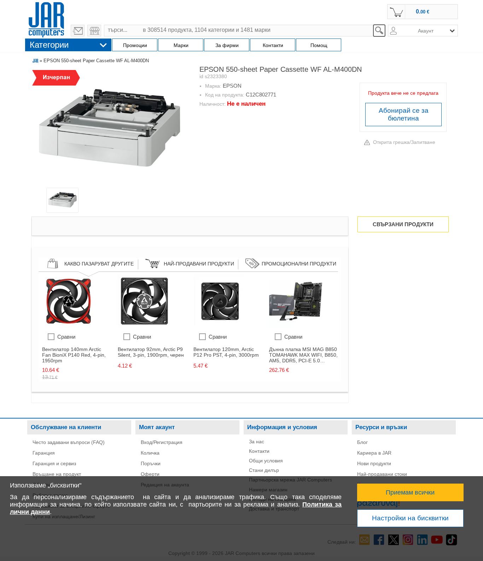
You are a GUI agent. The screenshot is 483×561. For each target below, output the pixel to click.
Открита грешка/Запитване (404, 142)
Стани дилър (264, 470)
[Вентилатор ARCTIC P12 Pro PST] (219, 326)
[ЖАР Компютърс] (46, 18)
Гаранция (44, 453)
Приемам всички (410, 492)
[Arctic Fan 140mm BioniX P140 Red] (68, 326)
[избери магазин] (94, 30)
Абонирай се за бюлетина (404, 114)
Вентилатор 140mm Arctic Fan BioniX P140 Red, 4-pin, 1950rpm (74, 354)
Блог (362, 442)
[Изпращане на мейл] (78, 30)
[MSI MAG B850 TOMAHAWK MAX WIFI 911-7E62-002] (295, 326)
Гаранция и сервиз (54, 463)
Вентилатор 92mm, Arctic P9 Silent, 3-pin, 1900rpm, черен (151, 352)
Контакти (259, 451)
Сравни (66, 337)
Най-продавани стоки (382, 474)
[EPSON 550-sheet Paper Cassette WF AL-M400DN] (109, 128)
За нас (256, 441)
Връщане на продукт (57, 474)
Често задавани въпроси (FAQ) (69, 442)
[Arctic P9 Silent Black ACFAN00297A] (144, 326)
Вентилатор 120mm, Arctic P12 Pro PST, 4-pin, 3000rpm (226, 352)
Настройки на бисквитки (410, 518)
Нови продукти (374, 463)
